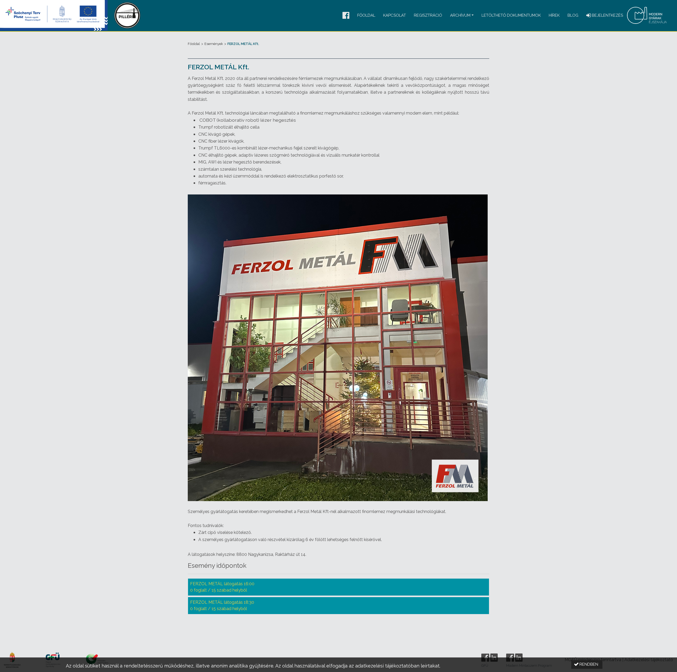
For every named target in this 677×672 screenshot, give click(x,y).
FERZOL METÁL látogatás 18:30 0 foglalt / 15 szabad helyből (222, 605)
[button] (345, 15)
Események (213, 44)
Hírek (554, 15)
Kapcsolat (394, 15)
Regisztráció (428, 15)
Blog (573, 15)
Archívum (460, 15)
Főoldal (366, 15)
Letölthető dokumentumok (511, 15)
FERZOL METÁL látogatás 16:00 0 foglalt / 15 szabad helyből (222, 587)
